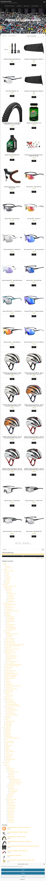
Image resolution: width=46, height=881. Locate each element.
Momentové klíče (9, 745)
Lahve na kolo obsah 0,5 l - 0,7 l (13, 661)
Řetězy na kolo (12, 774)
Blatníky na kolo (7, 612)
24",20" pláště (9, 590)
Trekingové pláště (11, 598)
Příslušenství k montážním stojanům (13, 738)
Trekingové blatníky (9, 626)
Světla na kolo (7, 698)
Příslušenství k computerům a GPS (12, 649)
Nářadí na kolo (10, 800)
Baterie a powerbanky (10, 699)
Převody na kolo (11, 787)
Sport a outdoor (6, 762)
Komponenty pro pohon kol (13, 771)
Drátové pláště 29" (11, 601)
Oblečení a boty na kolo (11, 802)
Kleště (7, 744)
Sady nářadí (8, 761)
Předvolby (23, 876)
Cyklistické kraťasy (11, 807)
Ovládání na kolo (11, 776)
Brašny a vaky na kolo (8, 630)
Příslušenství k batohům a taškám (12, 610)
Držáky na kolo (11, 817)
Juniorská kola (8, 577)
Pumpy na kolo (7, 679)
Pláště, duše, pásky (8, 587)
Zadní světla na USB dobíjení (12, 715)
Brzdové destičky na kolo (15, 779)
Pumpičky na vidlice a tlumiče (11, 688)
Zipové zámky (8, 725)
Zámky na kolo (7, 716)
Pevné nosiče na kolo (10, 672)
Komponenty (5, 584)
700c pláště (9, 592)
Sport (5, 564)
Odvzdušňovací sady (9, 754)
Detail (12, 64)
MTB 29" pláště (10, 600)
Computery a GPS (7, 647)
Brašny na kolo (11, 814)
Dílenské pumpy (9, 682)
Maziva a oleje (7, 731)
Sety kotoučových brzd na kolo (16, 782)
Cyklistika (7, 566)
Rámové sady (7, 581)
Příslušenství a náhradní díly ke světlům (13, 705)
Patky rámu (8, 583)
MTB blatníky (8, 615)
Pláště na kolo (9, 567)
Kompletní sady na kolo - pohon (10, 586)
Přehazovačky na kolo (13, 790)
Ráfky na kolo (10, 794)
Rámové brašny (10, 635)
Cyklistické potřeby (6, 1)
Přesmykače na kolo (13, 791)
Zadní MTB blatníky (10, 619)
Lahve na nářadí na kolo (10, 662)
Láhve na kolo (10, 819)
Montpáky (7, 747)
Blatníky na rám (9, 613)
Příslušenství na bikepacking (12, 633)
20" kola (7, 574)
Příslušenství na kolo (7, 603)
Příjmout (23, 870)
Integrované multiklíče (10, 742)
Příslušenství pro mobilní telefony (10, 675)
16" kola (7, 572)
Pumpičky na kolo (9, 687)
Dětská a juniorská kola (8, 570)
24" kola (7, 575)
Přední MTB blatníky (10, 616)
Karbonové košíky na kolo (11, 656)
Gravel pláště (10, 595)
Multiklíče (7, 748)
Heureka (4, 563)
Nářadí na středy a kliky (10, 751)
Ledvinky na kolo (9, 609)
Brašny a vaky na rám (10, 639)
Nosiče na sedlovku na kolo (11, 670)
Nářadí (5, 739)
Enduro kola (27, 6)
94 (27, 543)
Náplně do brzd (8, 733)
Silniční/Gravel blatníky (10, 621)
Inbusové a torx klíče (9, 741)
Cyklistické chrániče (12, 805)
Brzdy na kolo (11, 777)
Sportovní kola (35, 6)
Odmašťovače (8, 730)
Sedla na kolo (10, 796)
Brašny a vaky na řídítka (10, 641)
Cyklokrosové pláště (12, 593)
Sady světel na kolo (9, 707)
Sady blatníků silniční (11, 624)
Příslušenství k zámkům (10, 721)
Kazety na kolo (12, 788)
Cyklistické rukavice (12, 808)
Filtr (23, 556)
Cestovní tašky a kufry (10, 607)
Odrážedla (7, 580)
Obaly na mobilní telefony (10, 678)
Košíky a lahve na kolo (8, 650)
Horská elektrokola (10, 6)
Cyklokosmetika (7, 728)
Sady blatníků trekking (11, 629)
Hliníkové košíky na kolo (11, 655)
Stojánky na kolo (10, 695)
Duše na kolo (10, 770)
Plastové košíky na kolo (11, 658)
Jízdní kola (19, 6)
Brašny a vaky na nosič (10, 638)
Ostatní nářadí (8, 756)
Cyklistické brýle (11, 803)
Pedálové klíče (8, 757)
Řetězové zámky (9, 722)
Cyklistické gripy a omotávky (14, 784)
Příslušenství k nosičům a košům (12, 673)
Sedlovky (9, 797)
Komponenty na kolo (11, 768)
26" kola (8, 578)
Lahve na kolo (8, 659)
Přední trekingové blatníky (12, 627)
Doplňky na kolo (11, 816)
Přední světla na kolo (10, 701)
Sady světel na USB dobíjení (12, 710)
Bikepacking (8, 632)
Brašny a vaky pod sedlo (10, 642)
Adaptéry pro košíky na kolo (11, 652)
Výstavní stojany (9, 696)
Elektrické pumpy (9, 684)
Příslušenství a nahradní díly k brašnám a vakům (15, 644)
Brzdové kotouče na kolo (15, 780)
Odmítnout (23, 873)
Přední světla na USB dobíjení (12, 704)
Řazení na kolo (12, 793)
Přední (8, 623)
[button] (44, 864)
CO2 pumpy (8, 681)
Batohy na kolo (8, 606)
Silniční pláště (10, 596)
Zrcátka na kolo (11, 822)
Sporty (5, 764)
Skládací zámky (9, 724)
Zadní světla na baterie (11, 713)
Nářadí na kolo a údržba (11, 799)
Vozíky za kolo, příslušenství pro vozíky (13, 646)
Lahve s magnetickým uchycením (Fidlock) (14, 664)
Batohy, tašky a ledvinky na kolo (10, 604)
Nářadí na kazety (9, 750)
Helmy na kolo (10, 810)
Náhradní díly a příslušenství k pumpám (13, 685)
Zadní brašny (9, 636)
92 (23, 543)
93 (25, 543)
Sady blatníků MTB (10, 618)
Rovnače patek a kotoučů (10, 759)
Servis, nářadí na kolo (7, 727)
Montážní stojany (7, 734)
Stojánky (7, 693)
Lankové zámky (9, 718)
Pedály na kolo (12, 773)
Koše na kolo (8, 669)
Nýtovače (7, 753)
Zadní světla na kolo (9, 711)
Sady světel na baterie (11, 708)
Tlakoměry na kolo (9, 690)
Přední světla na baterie (11, 702)
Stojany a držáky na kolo (9, 692)
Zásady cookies (22, 879)
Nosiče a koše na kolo (8, 667)
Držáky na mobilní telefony (11, 676)
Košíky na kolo (8, 653)
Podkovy (7, 719)
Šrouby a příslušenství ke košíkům (12, 665)
